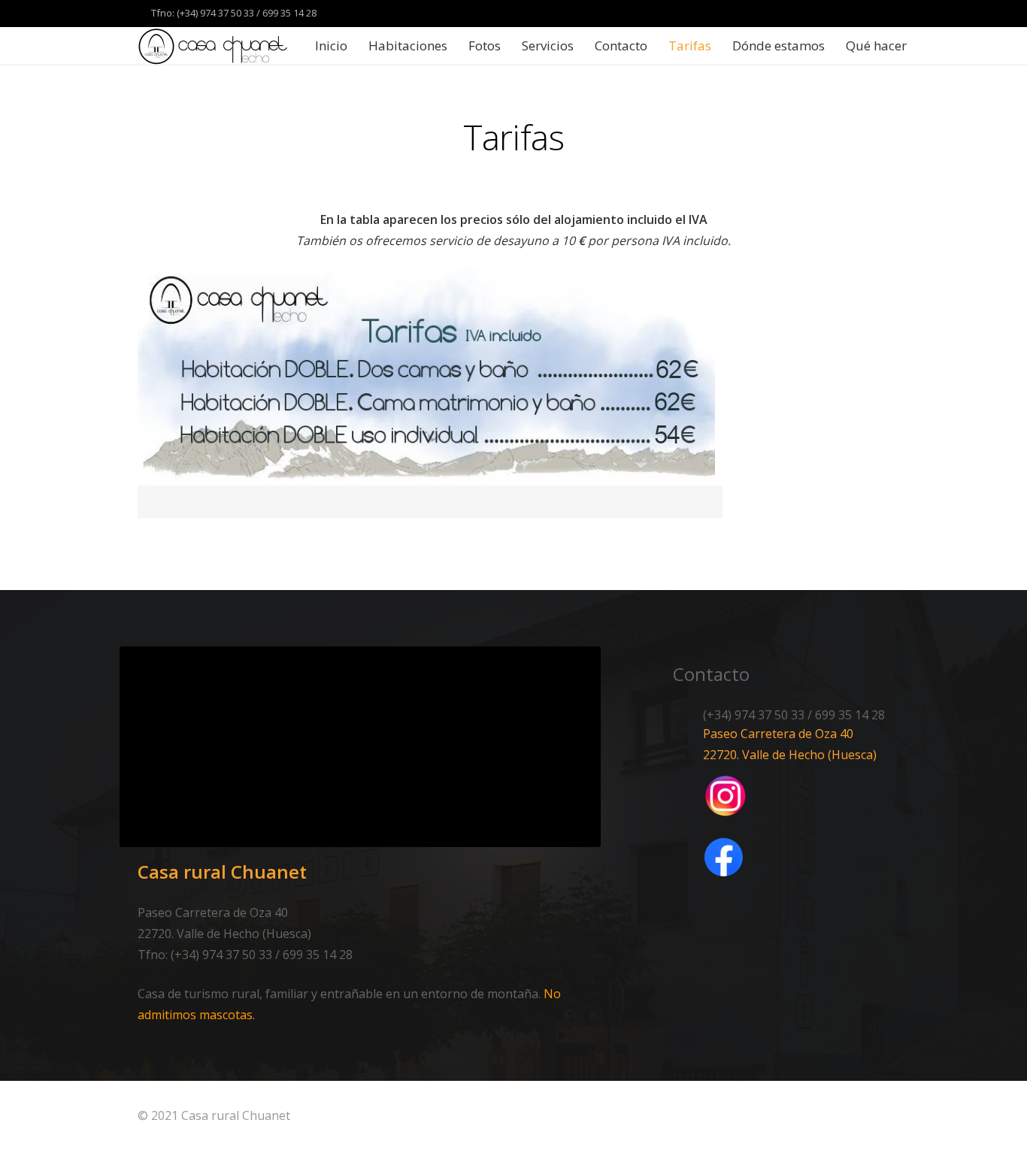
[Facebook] (848, 13)
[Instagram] (875, 13)
